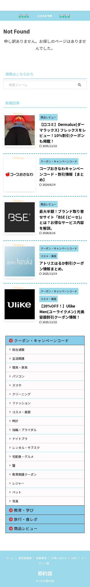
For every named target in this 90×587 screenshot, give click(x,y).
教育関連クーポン (24, 474)
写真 (15, 501)
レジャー (18, 483)
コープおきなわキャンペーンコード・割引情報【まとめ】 (61, 174)
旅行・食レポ (26, 519)
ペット (16, 492)
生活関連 (18, 358)
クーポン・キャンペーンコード (41, 340)
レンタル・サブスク (26, 447)
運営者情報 (24, 558)
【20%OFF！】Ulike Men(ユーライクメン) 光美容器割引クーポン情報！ (61, 311)
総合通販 (18, 349)
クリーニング (21, 394)
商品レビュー (26, 528)
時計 (15, 421)
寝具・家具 (20, 367)
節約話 (45, 573)
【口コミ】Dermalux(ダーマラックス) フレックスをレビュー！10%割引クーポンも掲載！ (62, 133)
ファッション (21, 403)
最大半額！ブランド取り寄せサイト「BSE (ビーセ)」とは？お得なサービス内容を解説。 (61, 220)
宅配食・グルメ (23, 456)
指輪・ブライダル (24, 430)
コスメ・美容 (21, 412)
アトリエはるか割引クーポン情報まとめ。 (61, 265)
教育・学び (24, 510)
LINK (74, 558)
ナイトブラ (20, 438)
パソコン (18, 376)
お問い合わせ (59, 558)
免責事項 (41, 558)
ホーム (10, 558)
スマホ (16, 385)
